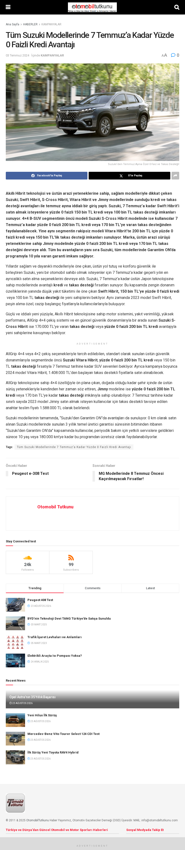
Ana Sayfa (12, 24)
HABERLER (30, 24)
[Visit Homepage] (92, 7)
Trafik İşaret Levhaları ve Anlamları (54, 637)
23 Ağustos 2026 (22, 703)
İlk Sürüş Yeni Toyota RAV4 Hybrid (53, 752)
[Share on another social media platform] (175, 176)
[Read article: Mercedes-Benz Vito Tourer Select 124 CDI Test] (15, 739)
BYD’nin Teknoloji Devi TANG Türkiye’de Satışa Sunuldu (69, 618)
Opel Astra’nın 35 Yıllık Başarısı (32, 697)
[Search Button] (176, 7)
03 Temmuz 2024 (17, 55)
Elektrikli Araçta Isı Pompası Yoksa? (54, 655)
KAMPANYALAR (51, 24)
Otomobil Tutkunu (55, 506)
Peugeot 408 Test (40, 600)
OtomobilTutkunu (37, 820)
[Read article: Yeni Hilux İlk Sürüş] (15, 720)
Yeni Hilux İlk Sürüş (42, 715)
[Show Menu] (8, 7)
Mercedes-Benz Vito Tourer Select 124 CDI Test (63, 734)
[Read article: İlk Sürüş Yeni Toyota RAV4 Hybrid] (15, 757)
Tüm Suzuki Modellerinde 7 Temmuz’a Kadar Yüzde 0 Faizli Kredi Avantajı (74, 447)
